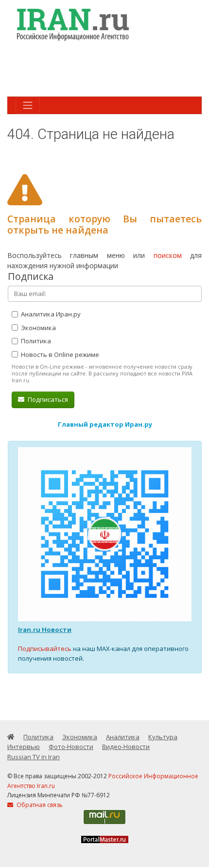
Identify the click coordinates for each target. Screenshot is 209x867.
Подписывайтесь (44, 648)
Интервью (23, 746)
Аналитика (122, 736)
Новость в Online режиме (59, 354)
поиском (168, 255)
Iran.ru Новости (44, 629)
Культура (162, 736)
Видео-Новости (126, 746)
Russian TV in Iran (33, 756)
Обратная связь (39, 805)
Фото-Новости (71, 746)
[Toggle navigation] (28, 105)
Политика (35, 340)
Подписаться (47, 399)
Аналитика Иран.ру (50, 314)
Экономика (37, 327)
